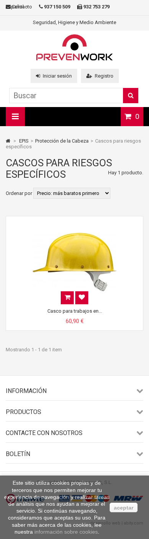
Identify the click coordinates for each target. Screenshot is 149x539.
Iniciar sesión (57, 76)
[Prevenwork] (74, 59)
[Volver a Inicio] (8, 141)
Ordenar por (19, 193)
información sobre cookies (66, 532)
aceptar (123, 508)
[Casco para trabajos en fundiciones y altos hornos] (74, 223)
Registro (104, 76)
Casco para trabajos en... (74, 311)
